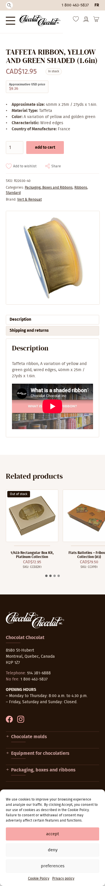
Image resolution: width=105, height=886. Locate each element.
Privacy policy (63, 878)
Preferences (52, 866)
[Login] (86, 21)
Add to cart (45, 147)
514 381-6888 (39, 673)
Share (56, 166)
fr (96, 5)
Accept (52, 834)
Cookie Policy (38, 878)
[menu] (10, 20)
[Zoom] (52, 258)
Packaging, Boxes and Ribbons (49, 187)
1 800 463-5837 (75, 5)
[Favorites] (76, 20)
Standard (13, 192)
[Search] (9, 5)
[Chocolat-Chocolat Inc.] (40, 20)
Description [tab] (20, 319)
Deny (52, 850)
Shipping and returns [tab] (29, 331)
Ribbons (80, 187)
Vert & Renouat (29, 199)
